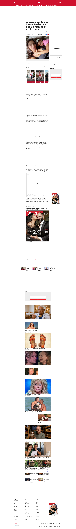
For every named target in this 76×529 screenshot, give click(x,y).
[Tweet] (45, 34)
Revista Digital (59, 2)
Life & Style (26, 501)
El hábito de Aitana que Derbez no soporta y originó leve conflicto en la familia (29, 269)
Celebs (15, 515)
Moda (36, 5)
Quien (58, 523)
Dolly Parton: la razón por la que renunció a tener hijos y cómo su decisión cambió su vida (55, 58)
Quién (15, 499)
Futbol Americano (27, 510)
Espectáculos (19, 5)
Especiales (26, 500)
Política (37, 501)
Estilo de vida (16, 516)
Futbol (26, 508)
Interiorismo (37, 512)
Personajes (15, 509)
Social (36, 515)
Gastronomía (16, 507)
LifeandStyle (37, 500)
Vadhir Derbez (35, 260)
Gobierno (37, 502)
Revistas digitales (29, 241)
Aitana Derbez (28, 63)
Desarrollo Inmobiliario (39, 510)
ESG (25, 520)
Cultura (56, 5)
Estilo (26, 502)
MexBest (15, 506)
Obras (26, 519)
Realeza (26, 5)
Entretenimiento (27, 503)
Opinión (26, 499)
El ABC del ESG (37, 519)
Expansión (26, 514)
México (36, 503)
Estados (37, 505)
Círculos (31, 5)
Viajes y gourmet (49, 5)
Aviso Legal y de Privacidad (43, 526)
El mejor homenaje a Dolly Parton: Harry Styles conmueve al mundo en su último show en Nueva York (56, 52)
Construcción (37, 509)
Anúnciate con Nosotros (57, 526)
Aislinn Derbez (40, 260)
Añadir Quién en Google (39, 34)
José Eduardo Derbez (29, 260)
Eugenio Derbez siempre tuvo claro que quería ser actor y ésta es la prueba (52, 269)
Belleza (41, 5)
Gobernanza (37, 516)
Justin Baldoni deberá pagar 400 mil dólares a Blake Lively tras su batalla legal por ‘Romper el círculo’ (55, 64)
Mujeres (37, 499)
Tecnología (26, 518)
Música (26, 505)
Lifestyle (26, 512)
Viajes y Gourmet (27, 506)
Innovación (37, 518)
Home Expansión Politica (28, 516)
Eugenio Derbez (45, 259)
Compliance (50, 526)
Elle (14, 513)
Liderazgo (15, 519)
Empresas (26, 515)
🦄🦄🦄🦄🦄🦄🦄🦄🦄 (30, 194)
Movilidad (37, 517)
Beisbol (26, 509)
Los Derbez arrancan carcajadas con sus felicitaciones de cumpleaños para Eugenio (40, 269)
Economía (26, 517)
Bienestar (15, 510)
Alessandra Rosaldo (31, 141)
